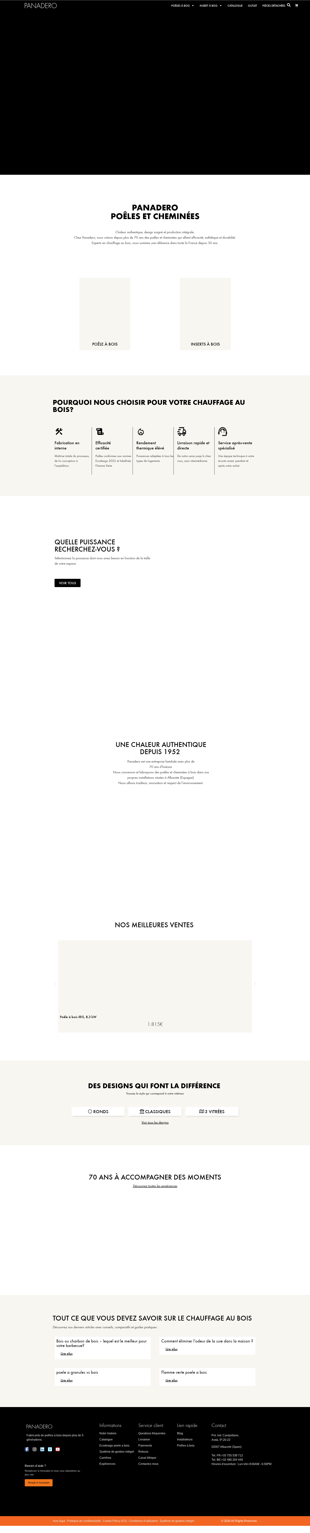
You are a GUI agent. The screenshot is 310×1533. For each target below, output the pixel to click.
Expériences (107, 1463)
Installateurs (184, 1439)
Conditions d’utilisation (143, 1520)
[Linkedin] (42, 1449)
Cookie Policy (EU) (115, 1520)
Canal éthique (147, 1457)
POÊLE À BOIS (105, 344)
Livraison (144, 1439)
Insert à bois (208, 5)
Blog (180, 1433)
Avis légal (59, 1520)
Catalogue (235, 5)
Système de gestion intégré (116, 1451)
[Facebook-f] (27, 1449)
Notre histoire (107, 1433)
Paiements (145, 1445)
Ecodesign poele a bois (114, 1445)
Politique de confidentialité (84, 1520)
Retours (143, 1451)
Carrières (105, 1457)
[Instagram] (34, 1449)
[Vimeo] (50, 1449)
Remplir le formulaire (38, 1482)
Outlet (252, 5)
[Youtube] (58, 1449)
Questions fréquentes (151, 1433)
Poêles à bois (180, 5)
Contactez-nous (148, 1463)
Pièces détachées (273, 5)
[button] (55, 983)
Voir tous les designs (155, 1122)
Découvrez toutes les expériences (155, 1185)
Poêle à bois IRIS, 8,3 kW (78, 1016)
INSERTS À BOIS (205, 344)
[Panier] (296, 5)
